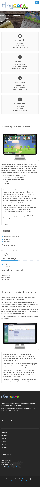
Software (4, 433)
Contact (4, 444)
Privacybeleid (26, 479)
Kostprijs (4, 436)
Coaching (4, 438)
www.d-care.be (8, 242)
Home (3, 427)
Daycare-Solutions (26, 481)
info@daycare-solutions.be (11, 236)
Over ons (4, 430)
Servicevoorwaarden (7, 481)
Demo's (3, 441)
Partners (4, 447)
